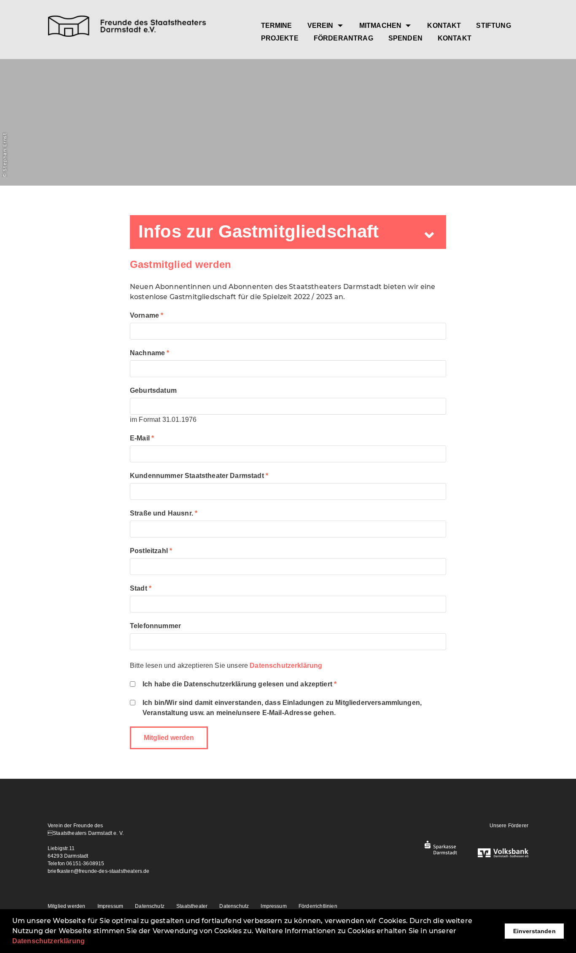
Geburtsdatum (153, 390)
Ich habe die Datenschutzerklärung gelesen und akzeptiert (237, 684)
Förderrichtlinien (318, 906)
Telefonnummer (155, 625)
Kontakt (444, 25)
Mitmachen (381, 25)
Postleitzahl (149, 550)
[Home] (144, 27)
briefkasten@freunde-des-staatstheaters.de (99, 871)
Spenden (405, 38)
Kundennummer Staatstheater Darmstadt (197, 475)
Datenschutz (149, 906)
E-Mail (140, 438)
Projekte (280, 38)
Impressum (110, 906)
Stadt (138, 588)
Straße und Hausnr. (161, 513)
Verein (321, 25)
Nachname (147, 352)
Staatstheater (191, 906)
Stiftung (493, 25)
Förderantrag (343, 38)
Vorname (144, 315)
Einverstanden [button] (534, 931)
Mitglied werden (66, 906)
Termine (276, 25)
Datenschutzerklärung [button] (48, 941)
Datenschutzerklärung (286, 665)
